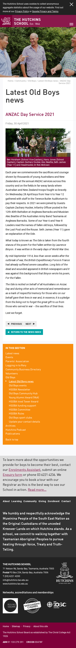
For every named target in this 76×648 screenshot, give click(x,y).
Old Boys (32, 80)
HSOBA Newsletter (19, 389)
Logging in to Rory (16, 365)
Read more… (37, 490)
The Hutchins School (27, 22)
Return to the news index (26, 331)
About (6, 501)
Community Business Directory (23, 369)
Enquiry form (12, 475)
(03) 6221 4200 (12, 576)
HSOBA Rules (16, 413)
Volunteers (12, 373)
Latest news (12, 353)
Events (9, 357)
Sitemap (16, 626)
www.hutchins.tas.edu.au (15, 583)
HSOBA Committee (19, 410)
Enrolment (54, 501)
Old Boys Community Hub (23, 393)
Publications (13, 433)
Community (20, 80)
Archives (10, 426)
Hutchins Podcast (16, 430)
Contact (66, 501)
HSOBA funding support (22, 405)
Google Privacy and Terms (45, 11)
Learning (16, 501)
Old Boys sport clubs (20, 417)
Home (10, 80)
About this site (40, 626)
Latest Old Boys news (48, 80)
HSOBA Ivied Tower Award (23, 401)
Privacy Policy (22, 11)
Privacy (26, 626)
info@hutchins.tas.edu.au (15, 579)
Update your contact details (24, 421)
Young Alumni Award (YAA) (24, 397)
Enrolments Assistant (24, 470)
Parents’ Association (17, 361)
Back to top (12, 439)
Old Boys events (18, 385)
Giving (42, 501)
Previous (16, 323)
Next (28, 323)
